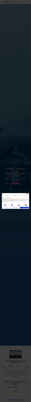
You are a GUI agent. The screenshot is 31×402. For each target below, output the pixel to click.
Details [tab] (15, 195)
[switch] (12, 205)
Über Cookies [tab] (24, 195)
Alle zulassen (24, 207)
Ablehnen (7, 207)
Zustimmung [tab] (6, 195)
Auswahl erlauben (15, 207)
